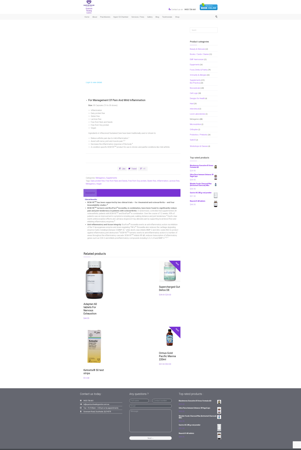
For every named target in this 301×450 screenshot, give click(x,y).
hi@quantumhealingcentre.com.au (96, 404)
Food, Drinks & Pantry (199, 70)
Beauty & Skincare (197, 49)
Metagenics (100, 178)
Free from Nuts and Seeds (116, 181)
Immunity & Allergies (198, 75)
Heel (192, 103)
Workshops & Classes (199, 146)
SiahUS (193, 140)
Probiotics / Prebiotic (198, 135)
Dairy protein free (98, 181)
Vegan (99, 184)
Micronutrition (195, 124)
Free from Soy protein (137, 181)
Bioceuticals (195, 88)
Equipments (195, 64)
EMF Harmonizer (197, 59)
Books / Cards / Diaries (199, 54)
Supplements (111, 178)
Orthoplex (194, 129)
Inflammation (162, 181)
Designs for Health (197, 98)
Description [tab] (90, 193)
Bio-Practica (195, 83)
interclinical (194, 109)
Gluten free (151, 181)
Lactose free (174, 181)
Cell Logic (194, 93)
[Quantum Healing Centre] (88, 3)
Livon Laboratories (197, 114)
